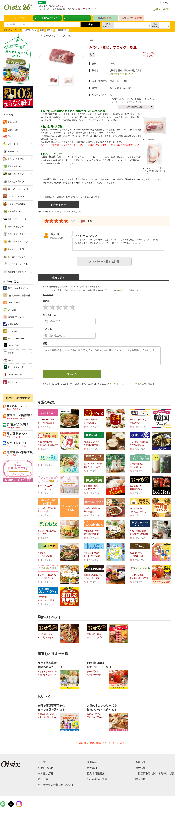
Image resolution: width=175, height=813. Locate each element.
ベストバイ (12, 331)
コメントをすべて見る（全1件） (104, 261)
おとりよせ (12, 382)
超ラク (50, 30)
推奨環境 (140, 779)
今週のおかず (13, 130)
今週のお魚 (12, 324)
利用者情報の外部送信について (56, 784)
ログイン (163, 3)
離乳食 (10, 353)
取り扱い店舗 (45, 773)
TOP (40, 36)
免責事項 (92, 767)
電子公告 (43, 779)
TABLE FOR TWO (15, 375)
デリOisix (11, 310)
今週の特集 (12, 122)
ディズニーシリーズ (16, 338)
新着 (42, 30)
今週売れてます (30, 30)
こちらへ (61, 6)
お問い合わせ (45, 767)
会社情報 (140, 762)
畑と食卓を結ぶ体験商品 (18, 295)
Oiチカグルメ (13, 345)
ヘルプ (42, 762)
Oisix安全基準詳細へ (120, 73)
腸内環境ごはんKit (15, 317)
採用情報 (140, 767)
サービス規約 (135, 384)
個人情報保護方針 (97, 773)
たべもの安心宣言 (97, 779)
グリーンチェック (15, 367)
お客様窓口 (120, 290)
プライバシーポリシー (118, 384)
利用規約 (92, 762)
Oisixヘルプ (162, 9)
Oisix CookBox (14, 302)
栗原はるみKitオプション (19, 288)
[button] (82, 57)
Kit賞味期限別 (62, 30)
